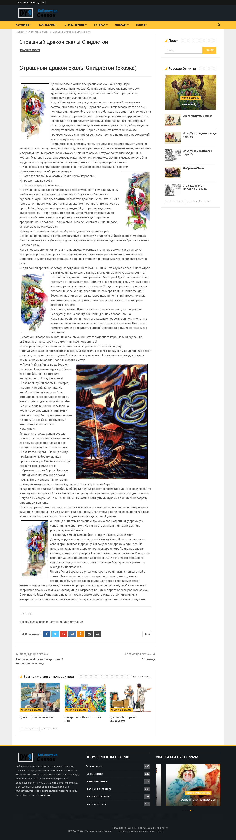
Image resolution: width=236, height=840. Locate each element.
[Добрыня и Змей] (173, 172)
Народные (22, 24)
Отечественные (74, 24)
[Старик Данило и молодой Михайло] (173, 190)
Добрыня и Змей (193, 168)
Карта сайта (44, 795)
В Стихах (99, 24)
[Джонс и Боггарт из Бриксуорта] (130, 697)
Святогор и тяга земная (197, 115)
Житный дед (190, 104)
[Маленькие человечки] (188, 785)
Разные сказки (94, 766)
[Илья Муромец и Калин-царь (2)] (173, 155)
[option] (188, 787)
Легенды (120, 24)
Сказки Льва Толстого (98, 789)
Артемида (148, 659)
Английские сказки (30, 50)
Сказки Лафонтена (96, 781)
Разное (140, 24)
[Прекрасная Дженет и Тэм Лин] (85, 697)
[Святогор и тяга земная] (173, 120)
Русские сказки (94, 773)
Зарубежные (47, 24)
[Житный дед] (190, 92)
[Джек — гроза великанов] (40, 697)
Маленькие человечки (188, 800)
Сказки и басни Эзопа (98, 796)
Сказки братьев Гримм (188, 793)
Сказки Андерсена (96, 804)
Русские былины (190, 98)
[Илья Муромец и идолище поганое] (173, 138)
